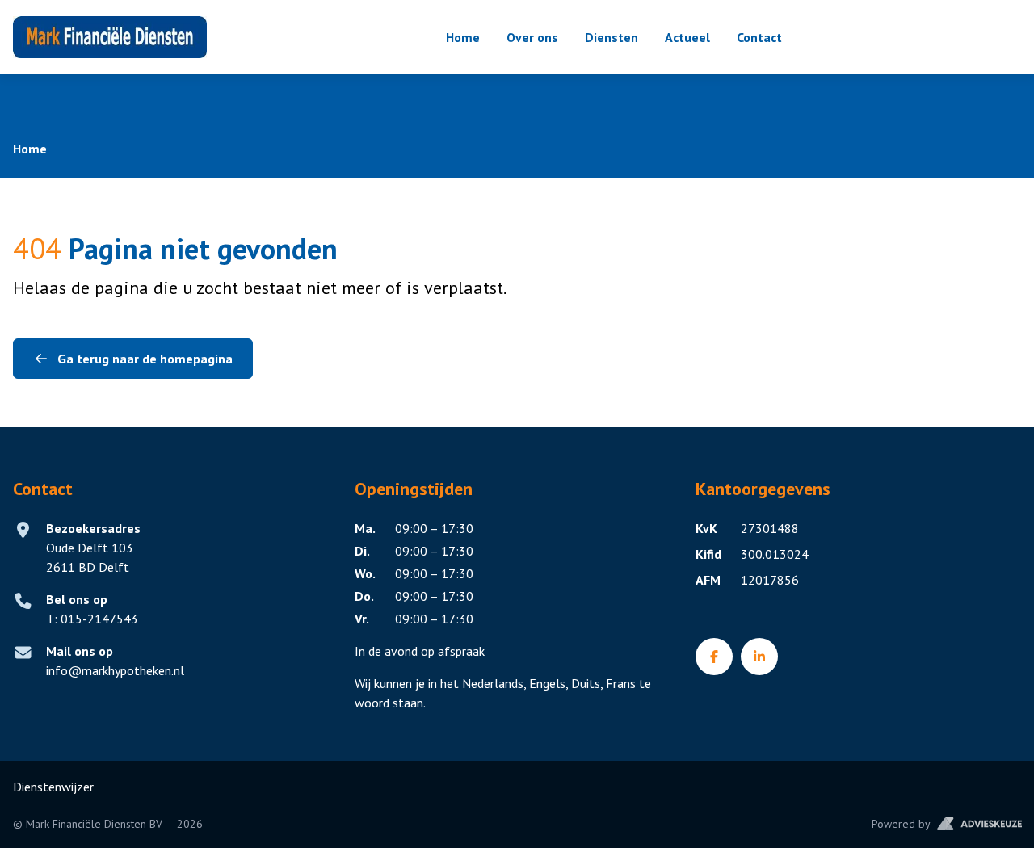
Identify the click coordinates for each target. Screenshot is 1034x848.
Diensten (611, 37)
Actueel (687, 37)
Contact (759, 37)
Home (463, 37)
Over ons (532, 37)
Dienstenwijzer (53, 787)
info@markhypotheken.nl (115, 670)
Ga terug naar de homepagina (145, 359)
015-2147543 (92, 619)
